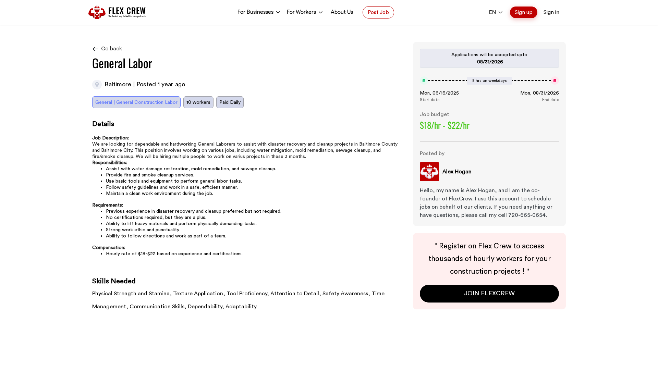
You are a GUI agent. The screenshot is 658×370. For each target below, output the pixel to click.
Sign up (524, 12)
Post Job (378, 12)
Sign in (551, 12)
